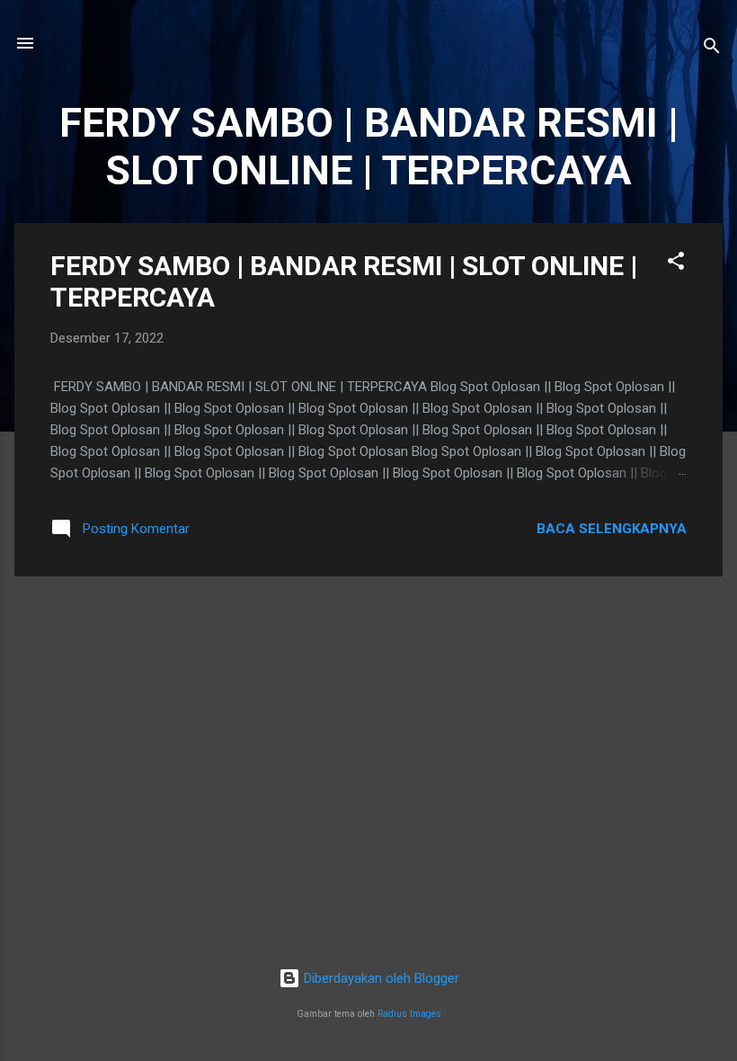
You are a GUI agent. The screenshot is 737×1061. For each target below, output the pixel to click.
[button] (676, 264)
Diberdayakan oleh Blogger (379, 978)
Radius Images (409, 1014)
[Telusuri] (712, 49)
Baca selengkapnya (612, 529)
